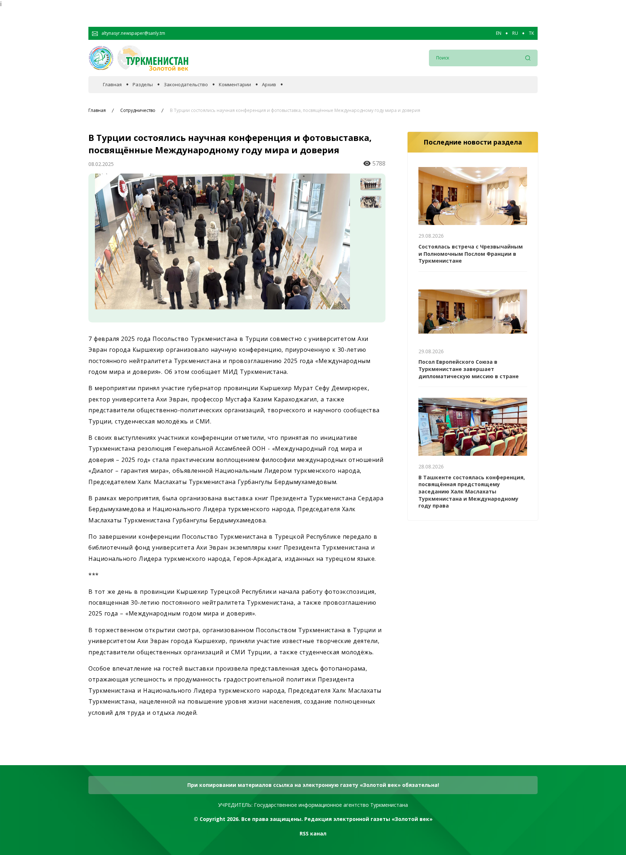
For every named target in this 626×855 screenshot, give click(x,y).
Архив (269, 85)
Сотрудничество (137, 110)
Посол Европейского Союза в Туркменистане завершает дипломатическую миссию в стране (468, 368)
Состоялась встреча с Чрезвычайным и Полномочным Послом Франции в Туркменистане (470, 253)
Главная (112, 85)
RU (515, 33)
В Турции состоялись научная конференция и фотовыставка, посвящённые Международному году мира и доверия (295, 110)
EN (498, 33)
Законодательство (186, 85)
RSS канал (313, 833)
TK (531, 33)
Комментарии (235, 85)
